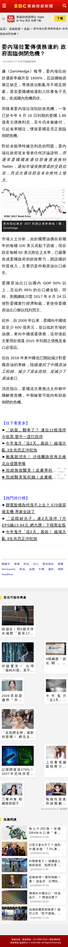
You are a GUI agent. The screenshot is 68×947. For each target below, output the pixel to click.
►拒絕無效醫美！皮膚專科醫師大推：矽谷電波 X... (29, 471)
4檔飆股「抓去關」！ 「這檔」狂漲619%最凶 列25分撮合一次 (56, 661)
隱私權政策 (55, 939)
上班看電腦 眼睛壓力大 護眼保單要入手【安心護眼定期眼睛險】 (56, 765)
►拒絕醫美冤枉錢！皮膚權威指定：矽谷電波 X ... (29, 477)
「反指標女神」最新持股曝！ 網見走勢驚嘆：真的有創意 (18, 735)
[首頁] (34, 5)
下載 (60, 18)
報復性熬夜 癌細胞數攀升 (56, 801)
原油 (22, 569)
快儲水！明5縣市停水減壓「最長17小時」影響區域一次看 (18, 631)
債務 (17, 563)
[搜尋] (63, 8)
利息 (26, 563)
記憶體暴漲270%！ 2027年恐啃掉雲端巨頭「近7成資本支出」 (18, 772)
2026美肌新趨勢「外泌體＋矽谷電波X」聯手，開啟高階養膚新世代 (12, 698)
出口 (36, 563)
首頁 (3, 28)
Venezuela (8, 569)
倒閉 (60, 569)
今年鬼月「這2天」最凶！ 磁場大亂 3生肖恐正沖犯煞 (56, 698)
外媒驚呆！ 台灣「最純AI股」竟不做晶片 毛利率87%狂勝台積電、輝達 (18, 668)
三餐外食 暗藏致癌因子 (12, 801)
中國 (41, 569)
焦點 (27, 28)
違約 (51, 569)
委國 (60, 563)
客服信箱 (15, 939)
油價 (32, 569)
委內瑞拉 (48, 563)
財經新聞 (14, 28)
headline (7, 574)
